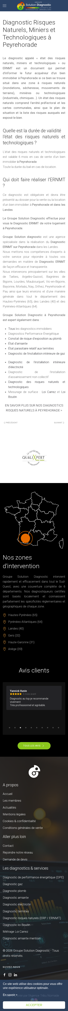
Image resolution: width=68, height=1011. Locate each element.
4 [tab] (26, 727)
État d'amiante (18, 343)
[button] (4, 5)
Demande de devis (15, 859)
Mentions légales (14, 814)
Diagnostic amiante (16, 897)
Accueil (7, 794)
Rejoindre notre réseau (18, 852)
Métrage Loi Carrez (15, 931)
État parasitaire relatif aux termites (31, 348)
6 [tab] (37, 727)
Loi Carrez (49, 392)
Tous (11, 328)
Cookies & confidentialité (19, 821)
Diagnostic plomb (14, 891)
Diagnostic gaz (12, 884)
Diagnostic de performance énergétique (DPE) (33, 877)
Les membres (12, 800)
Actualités (9, 807)
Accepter (34, 1005)
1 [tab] (9, 727)
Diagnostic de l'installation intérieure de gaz (36, 353)
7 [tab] (42, 727)
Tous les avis (31, 745)
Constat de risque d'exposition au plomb (34, 338)
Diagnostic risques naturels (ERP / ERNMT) (32, 918)
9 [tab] (53, 727)
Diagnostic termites (16, 911)
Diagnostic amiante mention (21, 938)
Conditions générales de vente (23, 828)
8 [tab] (48, 727)
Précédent (12, 422)
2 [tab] (15, 727)
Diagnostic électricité (17, 904)
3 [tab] (20, 727)
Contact (8, 845)
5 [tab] (31, 727)
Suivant (58, 422)
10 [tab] (58, 727)
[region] (34, 458)
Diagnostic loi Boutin (16, 925)
